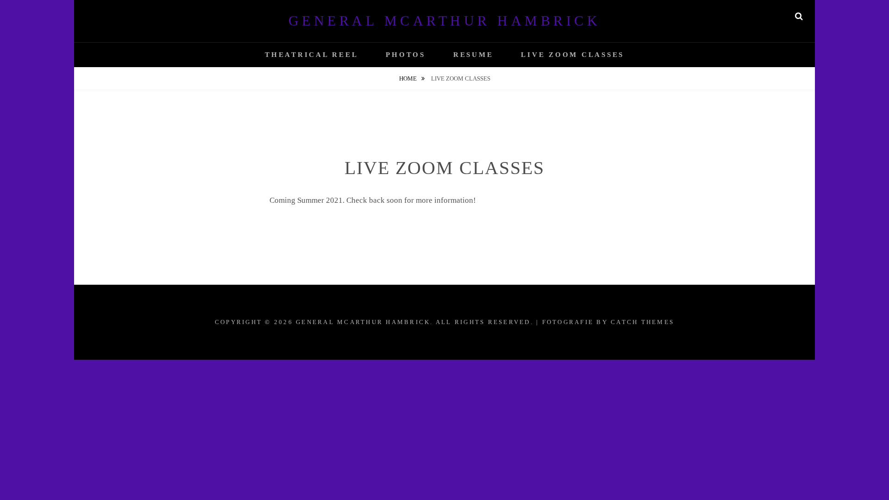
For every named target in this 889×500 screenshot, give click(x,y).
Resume (473, 54)
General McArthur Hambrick (444, 20)
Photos (406, 54)
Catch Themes (642, 322)
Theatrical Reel (311, 54)
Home (408, 78)
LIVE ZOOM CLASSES (572, 54)
